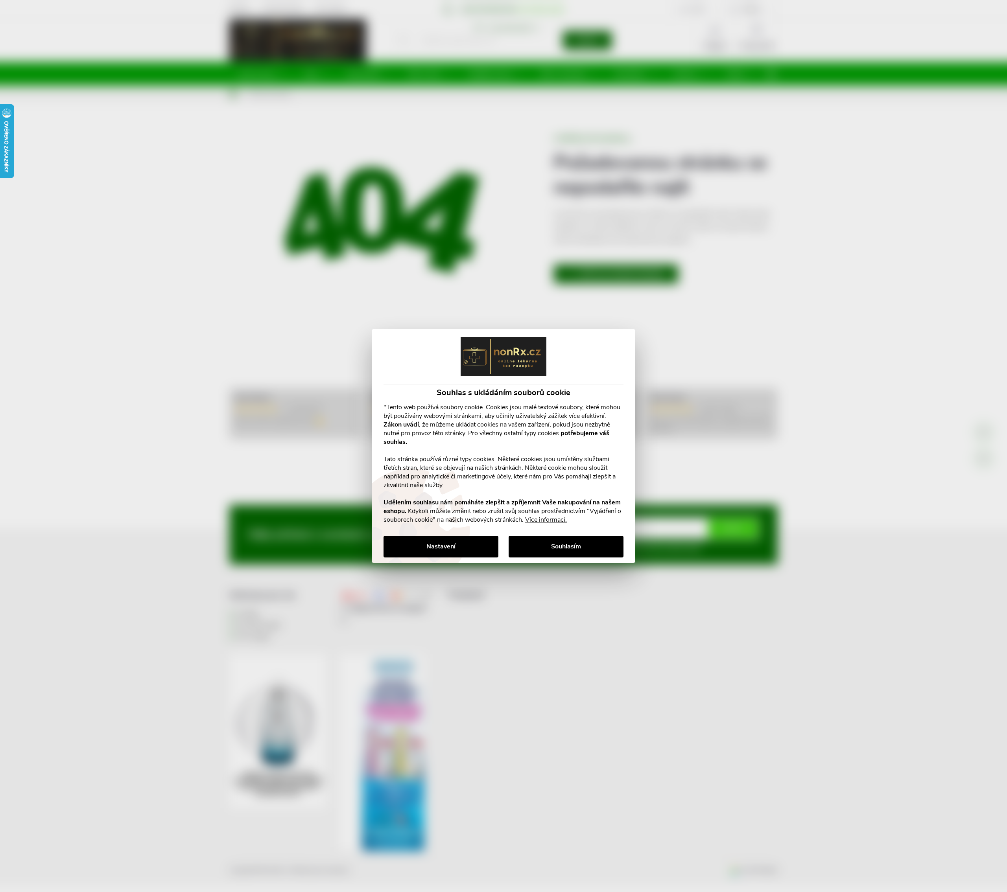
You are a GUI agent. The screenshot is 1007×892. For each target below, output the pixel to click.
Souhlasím (566, 546)
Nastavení (441, 546)
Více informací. (546, 519)
